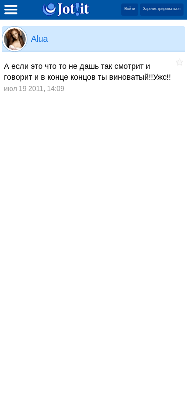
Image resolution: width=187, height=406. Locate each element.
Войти (129, 9)
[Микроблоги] (66, 9)
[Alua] (14, 39)
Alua (39, 39)
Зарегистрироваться (161, 9)
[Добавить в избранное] (179, 62)
